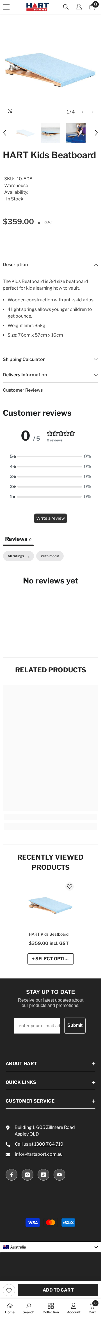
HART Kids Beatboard (48, 934)
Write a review (50, 518)
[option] (50, 69)
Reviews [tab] (18, 539)
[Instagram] (27, 1175)
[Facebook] (11, 1175)
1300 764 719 (48, 1144)
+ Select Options (53, 958)
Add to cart (58, 1290)
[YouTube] (59, 1175)
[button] (82, 112)
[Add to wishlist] (9, 1290)
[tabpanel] (50, 598)
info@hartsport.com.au (39, 1154)
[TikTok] (43, 1175)
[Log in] (79, 7)
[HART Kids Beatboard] (50, 905)
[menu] (6, 7)
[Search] (66, 7)
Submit (74, 1025)
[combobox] (50, 1247)
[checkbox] (50, 556)
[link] (50, 817)
